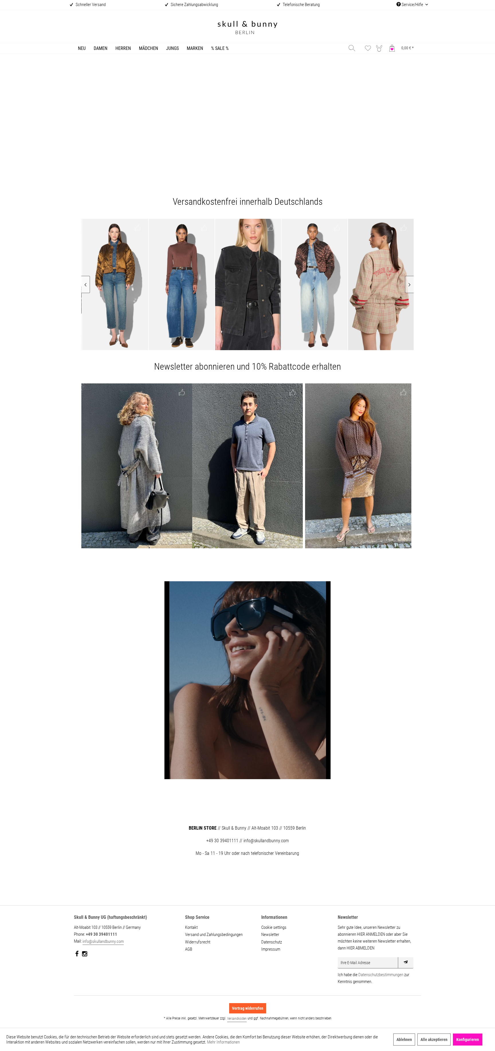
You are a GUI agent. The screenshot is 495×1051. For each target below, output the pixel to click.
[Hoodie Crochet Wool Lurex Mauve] (358, 465)
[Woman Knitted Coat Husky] (136, 465)
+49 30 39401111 (101, 934)
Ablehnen (404, 1039)
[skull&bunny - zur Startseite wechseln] (247, 28)
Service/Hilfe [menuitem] (412, 4)
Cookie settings (273, 927)
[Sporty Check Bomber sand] (381, 284)
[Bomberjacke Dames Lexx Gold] (115, 284)
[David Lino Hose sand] (247, 465)
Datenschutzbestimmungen (380, 974)
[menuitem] (82, 48)
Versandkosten (237, 1019)
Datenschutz (271, 942)
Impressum (270, 949)
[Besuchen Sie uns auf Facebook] (77, 955)
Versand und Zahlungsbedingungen (214, 934)
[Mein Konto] (380, 48)
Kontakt (191, 927)
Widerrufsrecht (197, 942)
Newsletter (270, 934)
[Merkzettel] (368, 48)
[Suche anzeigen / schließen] (352, 48)
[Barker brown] (181, 284)
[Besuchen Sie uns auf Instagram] (84, 955)
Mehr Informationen (223, 1042)
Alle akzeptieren (434, 1039)
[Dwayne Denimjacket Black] (248, 284)
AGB (188, 949)
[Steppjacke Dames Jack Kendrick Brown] (314, 284)
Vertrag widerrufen (247, 1008)
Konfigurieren (467, 1039)
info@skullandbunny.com (103, 941)
